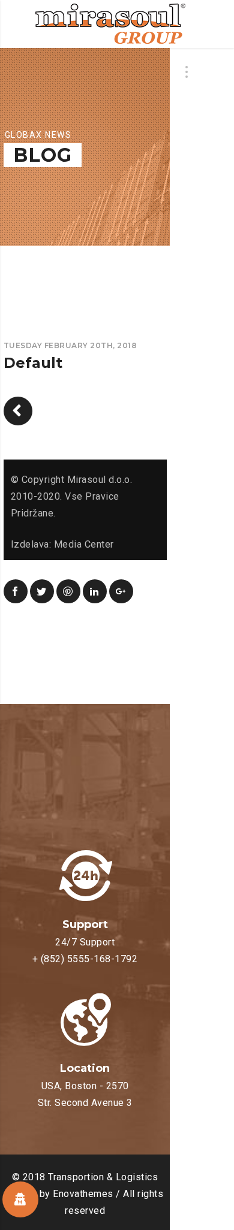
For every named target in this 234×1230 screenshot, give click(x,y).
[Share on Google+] (121, 591)
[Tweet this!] (42, 591)
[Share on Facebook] (16, 591)
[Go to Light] (18, 411)
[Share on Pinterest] (68, 591)
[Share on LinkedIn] (95, 591)
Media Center (84, 544)
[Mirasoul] (110, 24)
